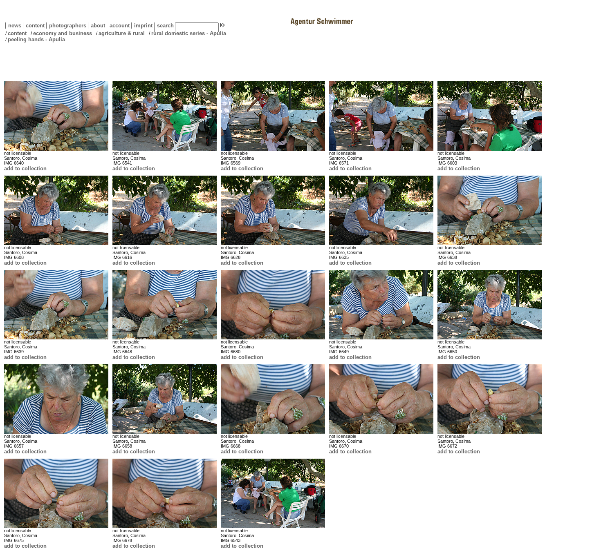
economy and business (62, 33)
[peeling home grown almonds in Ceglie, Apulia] (56, 116)
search (165, 25)
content (34, 25)
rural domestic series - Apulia (188, 33)
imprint (143, 25)
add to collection (25, 168)
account (118, 25)
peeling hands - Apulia (36, 39)
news (14, 25)
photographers (67, 25)
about (96, 25)
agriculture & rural (122, 33)
